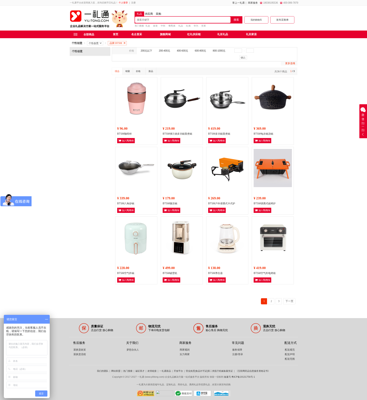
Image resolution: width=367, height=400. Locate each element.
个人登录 (123, 2)
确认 (243, 57)
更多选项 (290, 63)
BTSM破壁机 (170, 273)
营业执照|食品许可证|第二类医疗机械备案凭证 (209, 371)
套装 (155, 25)
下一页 (289, 301)
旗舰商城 (165, 34)
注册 (133, 2)
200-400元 (164, 50)
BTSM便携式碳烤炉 (265, 203)
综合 (117, 71)
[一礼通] (99, 28)
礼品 (180, 25)
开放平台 (178, 371)
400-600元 (182, 50)
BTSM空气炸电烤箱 (265, 273)
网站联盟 (115, 371)
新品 (151, 71)
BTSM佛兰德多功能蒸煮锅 (177, 133)
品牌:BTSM (116, 43)
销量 (127, 71)
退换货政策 (79, 349)
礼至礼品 (222, 34)
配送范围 (290, 358)
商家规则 (185, 349)
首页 (115, 34)
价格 (138, 71)
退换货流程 (79, 354)
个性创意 (77, 43)
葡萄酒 (171, 25)
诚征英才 (140, 371)
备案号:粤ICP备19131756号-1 (239, 377)
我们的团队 (102, 371)
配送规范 (290, 349)
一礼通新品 (165, 371)
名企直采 (136, 34)
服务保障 (237, 349)
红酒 (188, 25)
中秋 (163, 25)
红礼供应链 (194, 34)
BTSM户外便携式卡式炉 (221, 203)
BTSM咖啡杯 (124, 133)
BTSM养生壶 (215, 273)
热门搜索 (127, 371)
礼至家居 (251, 34)
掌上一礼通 (238, 2)
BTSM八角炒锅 (125, 203)
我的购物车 (256, 20)
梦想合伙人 (133, 349)
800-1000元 (219, 50)
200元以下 (146, 50)
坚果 (203, 25)
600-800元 (200, 50)
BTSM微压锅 (170, 203)
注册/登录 (237, 354)
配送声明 (290, 354)
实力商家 (185, 354)
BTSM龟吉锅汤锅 (263, 133)
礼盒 (147, 25)
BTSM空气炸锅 (125, 273)
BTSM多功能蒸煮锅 (219, 133)
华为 (196, 25)
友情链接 (152, 371)
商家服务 (253, 2)
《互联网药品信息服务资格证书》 (253, 371)
